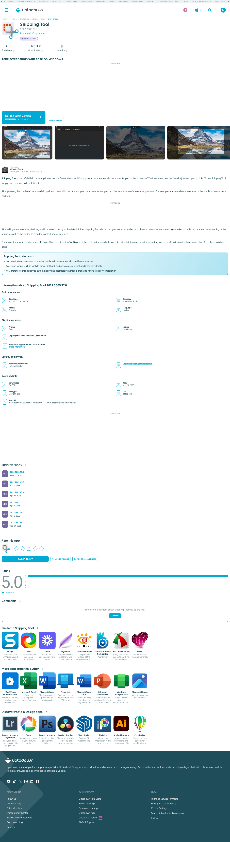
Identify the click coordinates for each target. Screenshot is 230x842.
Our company (14, 803)
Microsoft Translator (201, 2)
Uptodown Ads (87, 812)
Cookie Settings (159, 808)
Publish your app (87, 803)
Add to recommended (86, 559)
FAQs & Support (87, 822)
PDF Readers (43, 2)
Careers (11, 827)
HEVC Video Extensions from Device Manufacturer (10, 696)
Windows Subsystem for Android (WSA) (121, 694)
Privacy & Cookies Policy (163, 803)
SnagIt (10, 651)
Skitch (139, 651)
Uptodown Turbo (90, 817)
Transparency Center (17, 812)
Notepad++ (57, 2)
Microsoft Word (47, 692)
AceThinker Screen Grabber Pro (102, 652)
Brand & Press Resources (19, 817)
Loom (47, 651)
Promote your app (88, 808)
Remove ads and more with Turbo (113, 108)
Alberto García (16, 169)
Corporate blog (15, 822)
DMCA (154, 817)
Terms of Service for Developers (167, 813)
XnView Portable (84, 651)
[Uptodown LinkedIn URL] (32, 781)
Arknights (100, 2)
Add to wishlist (62, 559)
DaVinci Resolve (65, 735)
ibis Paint (103, 735)
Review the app (25, 559)
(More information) (17, 347)
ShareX (28, 651)
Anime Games (86, 2)
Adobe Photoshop (47, 735)
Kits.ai (111, 2)
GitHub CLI (151, 2)
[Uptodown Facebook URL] (37, 781)
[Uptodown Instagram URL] (26, 781)
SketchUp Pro (84, 735)
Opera (11, 2)
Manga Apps (123, 2)
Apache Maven (71, 2)
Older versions (55, 121)
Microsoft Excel (29, 692)
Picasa (28, 735)
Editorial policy (14, 808)
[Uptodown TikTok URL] (14, 781)
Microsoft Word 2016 (84, 693)
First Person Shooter (169, 2)
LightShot (65, 651)
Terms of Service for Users (164, 798)
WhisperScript (137, 2)
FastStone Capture (121, 651)
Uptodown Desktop (27, 2)
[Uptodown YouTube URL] (9, 781)
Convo (185, 2)
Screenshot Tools (130, 301)
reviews (7, 50)
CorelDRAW (140, 735)
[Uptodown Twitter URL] (20, 781)
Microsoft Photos (139, 692)
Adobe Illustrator (121, 735)
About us (11, 798)
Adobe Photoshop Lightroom (10, 736)
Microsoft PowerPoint (102, 693)
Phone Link (66, 692)
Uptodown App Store (90, 798)
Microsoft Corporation (33, 33)
